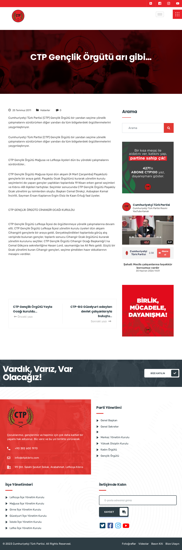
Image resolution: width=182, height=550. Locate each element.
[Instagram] (169, 3)
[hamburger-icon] (160, 14)
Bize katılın (158, 373)
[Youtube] (177, 3)
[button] (177, 14)
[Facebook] (160, 3)
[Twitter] (150, 3)
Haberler (45, 110)
